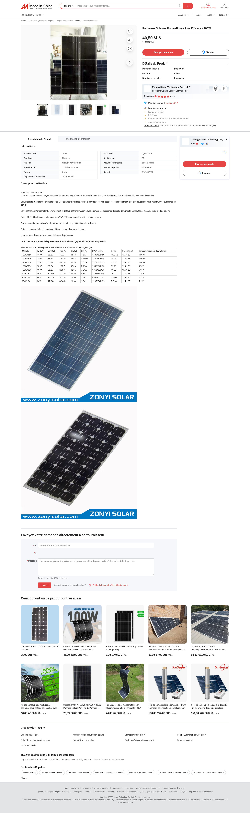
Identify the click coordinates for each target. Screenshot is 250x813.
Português (77, 791)
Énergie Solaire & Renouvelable (68, 20)
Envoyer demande (163, 52)
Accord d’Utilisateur (101, 788)
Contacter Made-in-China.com (148, 788)
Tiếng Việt (192, 791)
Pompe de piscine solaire (84, 740)
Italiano (111, 791)
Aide (198, 14)
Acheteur (182, 14)
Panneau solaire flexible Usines (109, 772)
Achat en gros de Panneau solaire (209, 772)
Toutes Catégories (33, 14)
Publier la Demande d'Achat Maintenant (108, 585)
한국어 (149, 791)
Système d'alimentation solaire (138, 740)
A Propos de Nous (72, 788)
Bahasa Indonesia (206, 791)
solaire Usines (29, 772)
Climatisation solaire (134, 734)
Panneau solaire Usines (52, 772)
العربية (141, 791)
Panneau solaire (184, 740)
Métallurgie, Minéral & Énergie (41, 20)
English (58, 791)
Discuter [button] (210, 52)
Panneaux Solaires (90, 20)
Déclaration (86, 788)
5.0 (193, 143)
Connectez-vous (151, 125)
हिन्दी (164, 791)
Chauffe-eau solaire (29, 734)
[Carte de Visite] (225, 151)
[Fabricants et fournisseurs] (36, 6)
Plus (23, 778)
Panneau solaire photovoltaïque (173, 772)
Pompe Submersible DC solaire (190, 734)
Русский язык (99, 791)
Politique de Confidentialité (122, 788)
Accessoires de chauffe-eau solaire (88, 734)
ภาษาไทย (173, 791)
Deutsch (120, 791)
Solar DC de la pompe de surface (35, 740)
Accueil (23, 20)
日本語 (157, 791)
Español (67, 791)
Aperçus (182, 788)
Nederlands (131, 791)
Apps (209, 14)
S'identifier (224, 7)
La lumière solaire (28, 745)
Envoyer (45, 585)
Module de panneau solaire (141, 772)
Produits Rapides (169, 788)
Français (88, 791)
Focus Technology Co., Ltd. (123, 797)
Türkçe (182, 791)
